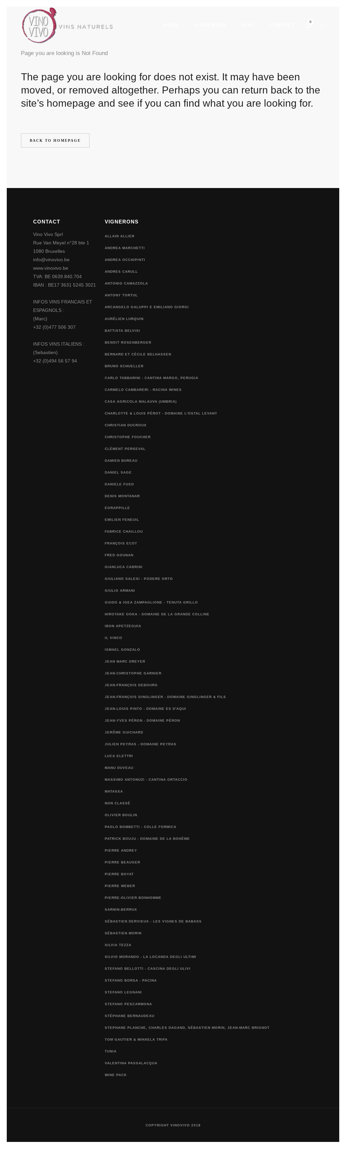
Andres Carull (121, 271)
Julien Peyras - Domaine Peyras (140, 744)
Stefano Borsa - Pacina (131, 980)
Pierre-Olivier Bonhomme (133, 898)
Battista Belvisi (122, 330)
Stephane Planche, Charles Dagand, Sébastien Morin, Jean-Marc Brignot (187, 1028)
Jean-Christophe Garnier (133, 673)
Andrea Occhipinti (125, 260)
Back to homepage (55, 140)
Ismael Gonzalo (122, 649)
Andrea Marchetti (125, 248)
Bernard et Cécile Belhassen (138, 354)
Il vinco (113, 638)
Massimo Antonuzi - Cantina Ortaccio (146, 779)
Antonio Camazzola (126, 283)
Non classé (117, 803)
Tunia (111, 1051)
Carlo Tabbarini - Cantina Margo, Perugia (151, 378)
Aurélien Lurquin (124, 319)
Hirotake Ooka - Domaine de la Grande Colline (157, 614)
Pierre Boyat (119, 874)
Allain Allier (119, 236)
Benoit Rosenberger (128, 342)
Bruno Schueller (124, 366)
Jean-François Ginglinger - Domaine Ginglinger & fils (165, 697)
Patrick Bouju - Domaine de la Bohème (147, 838)
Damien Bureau (121, 460)
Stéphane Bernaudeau (129, 1016)
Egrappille (117, 508)
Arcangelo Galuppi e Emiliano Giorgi (147, 307)
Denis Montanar (122, 496)
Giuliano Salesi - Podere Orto (139, 579)
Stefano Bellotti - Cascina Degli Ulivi (148, 968)
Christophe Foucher (128, 437)
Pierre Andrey (121, 850)
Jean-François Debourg (131, 685)
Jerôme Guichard (124, 732)
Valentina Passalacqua (131, 1063)
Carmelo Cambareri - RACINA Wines (143, 390)
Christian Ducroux (126, 425)
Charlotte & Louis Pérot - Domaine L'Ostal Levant (161, 413)
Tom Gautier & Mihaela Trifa (136, 1039)
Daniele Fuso (119, 484)
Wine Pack (116, 1075)
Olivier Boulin (121, 815)
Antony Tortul (121, 295)
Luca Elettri (119, 756)
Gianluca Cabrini (124, 567)
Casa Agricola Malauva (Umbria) (141, 401)
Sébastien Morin (123, 933)
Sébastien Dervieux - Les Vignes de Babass (153, 921)
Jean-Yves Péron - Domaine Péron (142, 720)
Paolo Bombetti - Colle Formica (140, 827)
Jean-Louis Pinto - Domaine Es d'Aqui (145, 709)
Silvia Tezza (118, 945)
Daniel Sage (118, 472)
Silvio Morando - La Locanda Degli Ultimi (150, 957)
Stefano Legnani (123, 992)
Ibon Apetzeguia (123, 626)
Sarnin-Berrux (121, 909)
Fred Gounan (119, 555)
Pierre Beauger (122, 862)
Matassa (114, 791)
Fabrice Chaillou (124, 531)
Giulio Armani (120, 590)
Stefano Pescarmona (128, 1004)
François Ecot (121, 543)
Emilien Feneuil (122, 520)
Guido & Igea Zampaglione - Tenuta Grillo (151, 602)
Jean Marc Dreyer (125, 661)
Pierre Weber (120, 886)
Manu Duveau (119, 768)
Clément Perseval (125, 449)
